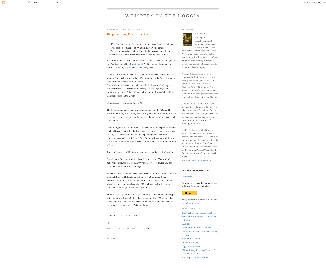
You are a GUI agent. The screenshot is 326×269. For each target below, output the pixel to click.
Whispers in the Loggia (163, 15)
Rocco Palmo (202, 33)
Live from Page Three (191, 176)
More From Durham (191, 238)
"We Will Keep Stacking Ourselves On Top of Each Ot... (199, 252)
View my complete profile (196, 160)
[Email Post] (147, 228)
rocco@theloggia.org (192, 203)
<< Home (111, 237)
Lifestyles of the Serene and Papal (197, 227)
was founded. (137, 63)
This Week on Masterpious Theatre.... (199, 212)
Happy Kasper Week (191, 246)
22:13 (140, 228)
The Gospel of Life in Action (195, 257)
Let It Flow (187, 223)
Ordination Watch (190, 242)
